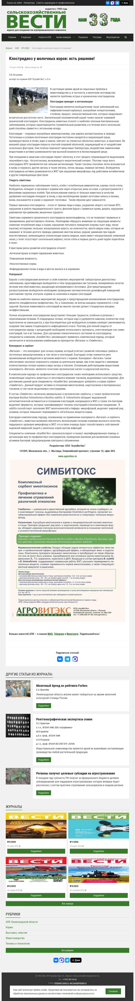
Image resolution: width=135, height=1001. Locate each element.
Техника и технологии (18, 943)
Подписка (83, 37)
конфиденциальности (83, 993)
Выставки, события (16, 932)
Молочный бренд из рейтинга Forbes (61, 686)
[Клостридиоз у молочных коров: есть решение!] (28, 100)
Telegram (59, 633)
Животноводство (32, 67)
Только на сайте (14, 2)
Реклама (97, 37)
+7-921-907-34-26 (70, 979)
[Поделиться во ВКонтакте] (60, 659)
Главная (12, 37)
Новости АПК (45, 37)
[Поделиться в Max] (75, 659)
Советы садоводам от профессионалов (55, 2)
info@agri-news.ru (61, 983)
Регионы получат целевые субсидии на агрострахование (75, 773)
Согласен (113, 991)
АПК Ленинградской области (22, 921)
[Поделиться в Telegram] (67, 659)
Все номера (67, 903)
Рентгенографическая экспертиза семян (64, 719)
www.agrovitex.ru (67, 456)
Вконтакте (72, 633)
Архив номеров (63, 37)
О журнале (26, 37)
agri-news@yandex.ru (78, 983)
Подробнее (43, 705)
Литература (29, 2)
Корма (9, 927)
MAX (50, 633)
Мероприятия (113, 37)
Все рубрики (67, 950)
